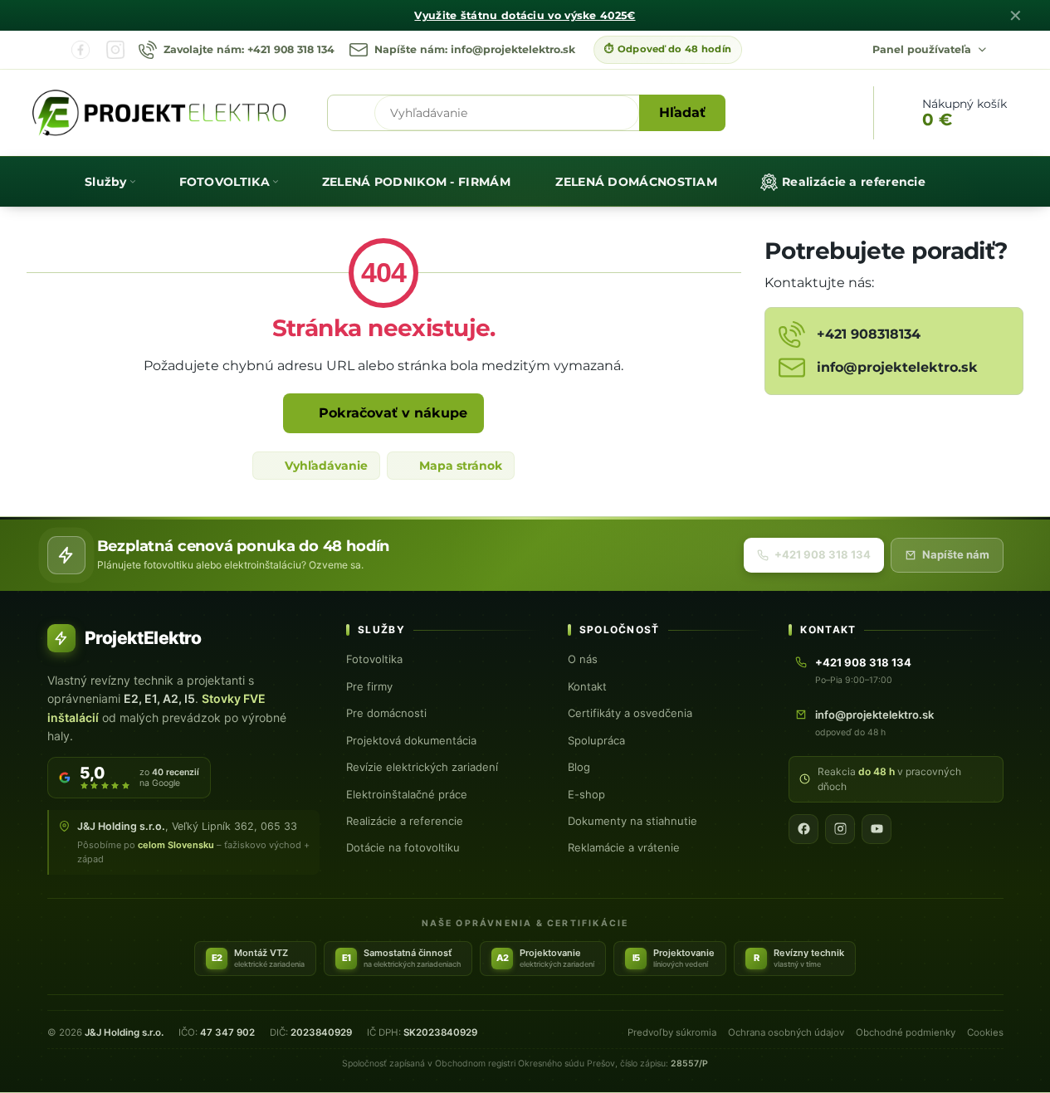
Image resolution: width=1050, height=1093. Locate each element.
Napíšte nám (955, 554)
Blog (579, 766)
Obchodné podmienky (905, 1032)
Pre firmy (369, 686)
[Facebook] (80, 50)
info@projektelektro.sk (874, 714)
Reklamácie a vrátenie (624, 847)
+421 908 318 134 (822, 554)
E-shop (586, 794)
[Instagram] (115, 50)
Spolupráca (596, 740)
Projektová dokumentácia (411, 740)
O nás (583, 659)
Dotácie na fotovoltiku (403, 847)
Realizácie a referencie (404, 820)
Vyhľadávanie (324, 465)
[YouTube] (876, 829)
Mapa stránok (459, 465)
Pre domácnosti (386, 713)
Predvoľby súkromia (672, 1032)
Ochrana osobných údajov (786, 1032)
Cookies (985, 1032)
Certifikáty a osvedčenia (630, 713)
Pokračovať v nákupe (391, 413)
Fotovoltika (374, 659)
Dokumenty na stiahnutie (632, 820)
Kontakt (587, 686)
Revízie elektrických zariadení (422, 766)
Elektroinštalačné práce (406, 794)
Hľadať (682, 112)
